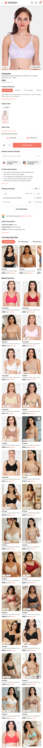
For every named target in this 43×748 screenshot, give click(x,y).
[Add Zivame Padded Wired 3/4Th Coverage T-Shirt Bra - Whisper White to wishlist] (18, 689)
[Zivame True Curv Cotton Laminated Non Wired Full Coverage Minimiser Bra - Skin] (27, 256)
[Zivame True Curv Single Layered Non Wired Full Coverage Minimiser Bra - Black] (10, 256)
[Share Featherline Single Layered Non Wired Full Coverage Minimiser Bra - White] (4, 145)
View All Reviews (21, 209)
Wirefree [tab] (17, 90)
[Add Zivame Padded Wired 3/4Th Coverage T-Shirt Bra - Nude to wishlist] (39, 452)
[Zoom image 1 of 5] (21, 37)
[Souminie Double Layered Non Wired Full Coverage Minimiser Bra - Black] (11, 463)
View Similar (37, 67)
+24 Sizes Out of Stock (9, 131)
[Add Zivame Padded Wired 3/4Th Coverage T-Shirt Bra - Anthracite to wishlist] (18, 486)
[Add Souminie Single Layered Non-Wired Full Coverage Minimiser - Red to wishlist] (39, 283)
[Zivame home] (11, 3)
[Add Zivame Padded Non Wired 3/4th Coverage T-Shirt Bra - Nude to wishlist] (39, 418)
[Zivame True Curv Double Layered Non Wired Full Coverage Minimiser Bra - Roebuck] (11, 327)
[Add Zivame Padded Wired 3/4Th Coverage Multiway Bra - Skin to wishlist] (39, 486)
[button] (2, 3)
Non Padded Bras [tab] (23, 242)
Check (38, 156)
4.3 (5, 67)
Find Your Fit (33, 138)
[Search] (31, 2)
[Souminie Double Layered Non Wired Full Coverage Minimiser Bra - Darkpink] (11, 293)
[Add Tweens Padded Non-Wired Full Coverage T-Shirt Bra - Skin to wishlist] (39, 384)
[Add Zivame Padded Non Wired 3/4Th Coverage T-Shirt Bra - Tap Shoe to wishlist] (39, 621)
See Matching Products (9, 99)
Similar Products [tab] (8, 242)
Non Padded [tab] (7, 90)
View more (5, 183)
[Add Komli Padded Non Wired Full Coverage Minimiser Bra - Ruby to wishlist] (18, 723)
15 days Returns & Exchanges (33, 162)
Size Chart (13, 138)
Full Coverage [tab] (28, 90)
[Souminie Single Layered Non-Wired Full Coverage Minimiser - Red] (31, 293)
